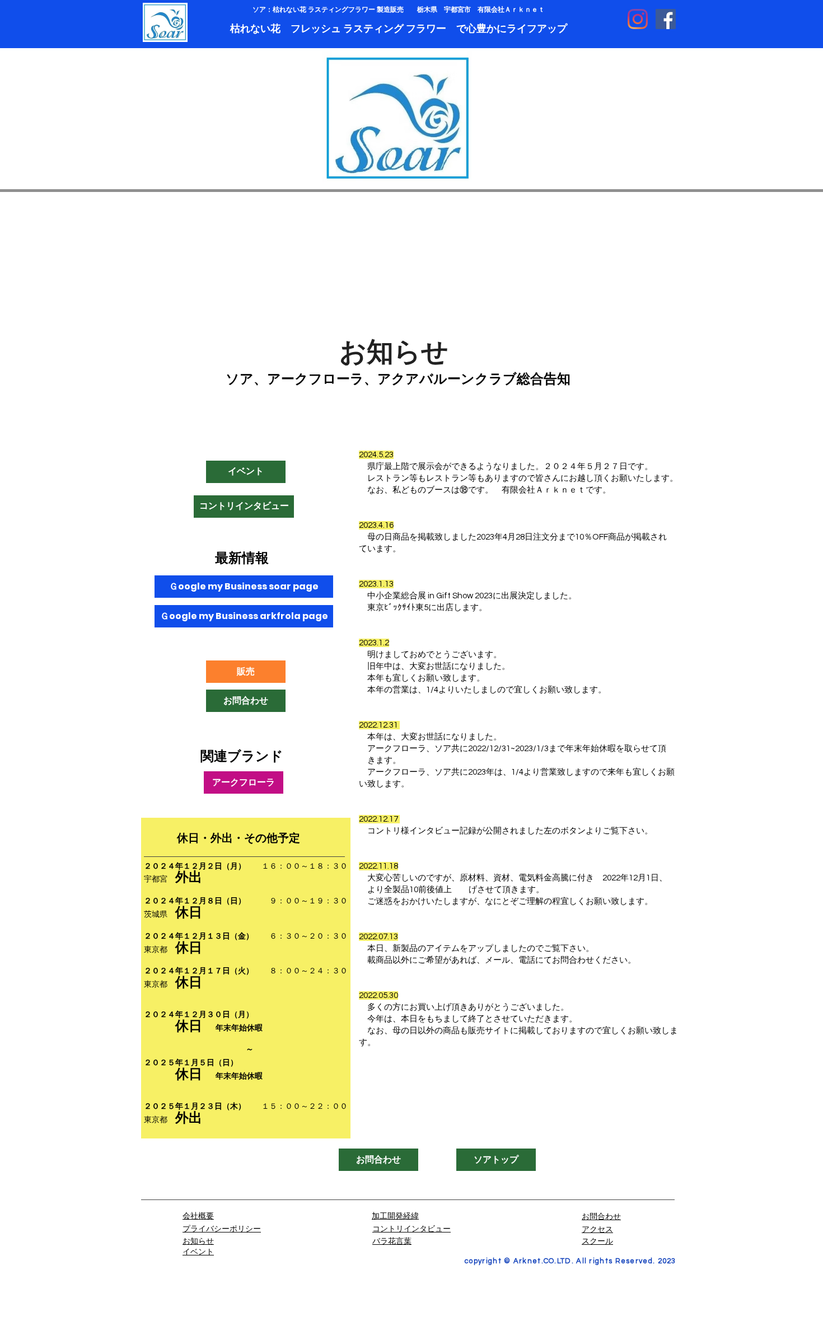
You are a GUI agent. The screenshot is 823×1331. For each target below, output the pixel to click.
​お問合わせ (601, 1215)
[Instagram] (638, 19)
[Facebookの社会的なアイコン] (666, 19)
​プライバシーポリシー (222, 1228)
